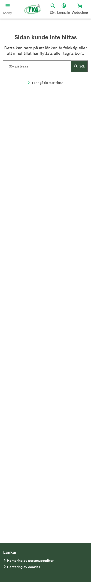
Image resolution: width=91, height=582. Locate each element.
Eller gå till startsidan (47, 83)
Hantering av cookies (23, 567)
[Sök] (79, 66)
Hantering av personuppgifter (30, 560)
